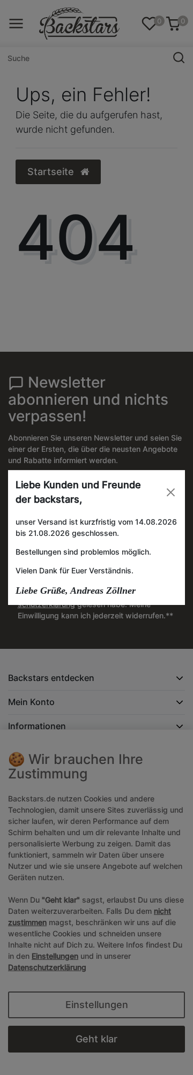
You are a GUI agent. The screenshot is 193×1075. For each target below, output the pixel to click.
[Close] (171, 492)
